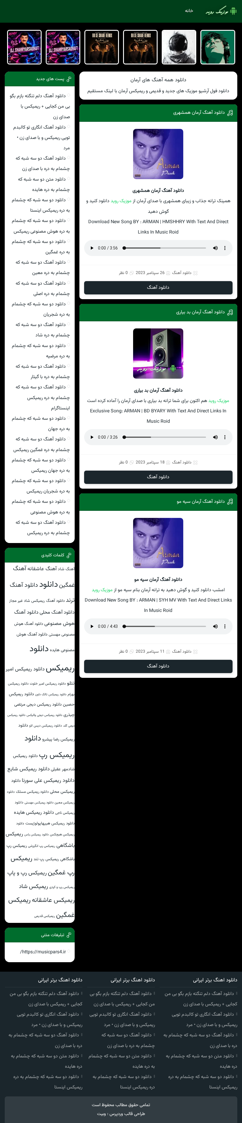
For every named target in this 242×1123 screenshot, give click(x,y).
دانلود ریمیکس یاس (36, 834)
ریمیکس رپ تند (46, 859)
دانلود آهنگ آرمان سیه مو (201, 501)
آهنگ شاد (66, 569)
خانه (189, 11)
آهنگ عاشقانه (42, 569)
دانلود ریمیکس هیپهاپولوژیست (50, 823)
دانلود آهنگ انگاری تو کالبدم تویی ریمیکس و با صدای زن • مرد (41, 138)
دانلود (48, 584)
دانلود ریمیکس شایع (28, 769)
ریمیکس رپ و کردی (62, 887)
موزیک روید (121, 201)
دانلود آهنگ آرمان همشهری (199, 112)
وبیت (101, 1114)
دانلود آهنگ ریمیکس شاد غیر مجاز (37, 601)
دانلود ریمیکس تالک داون (50, 694)
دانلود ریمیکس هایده (34, 812)
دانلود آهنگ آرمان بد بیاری (200, 312)
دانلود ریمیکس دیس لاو (45, 725)
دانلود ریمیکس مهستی (38, 802)
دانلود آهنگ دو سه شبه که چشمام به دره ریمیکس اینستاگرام (43, 398)
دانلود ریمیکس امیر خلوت (48, 683)
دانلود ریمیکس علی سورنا (48, 781)
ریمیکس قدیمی (44, 916)
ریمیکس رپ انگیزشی (41, 846)
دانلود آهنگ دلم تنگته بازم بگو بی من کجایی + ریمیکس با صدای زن (40, 107)
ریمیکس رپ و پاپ (27, 873)
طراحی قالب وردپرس (127, 1114)
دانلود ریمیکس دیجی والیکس (44, 715)
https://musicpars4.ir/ (43, 952)
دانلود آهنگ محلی (57, 612)
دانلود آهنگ (182, 273)
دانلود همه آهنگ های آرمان (158, 80)
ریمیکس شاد (33, 886)
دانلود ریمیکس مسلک (32, 792)
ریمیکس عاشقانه (53, 900)
